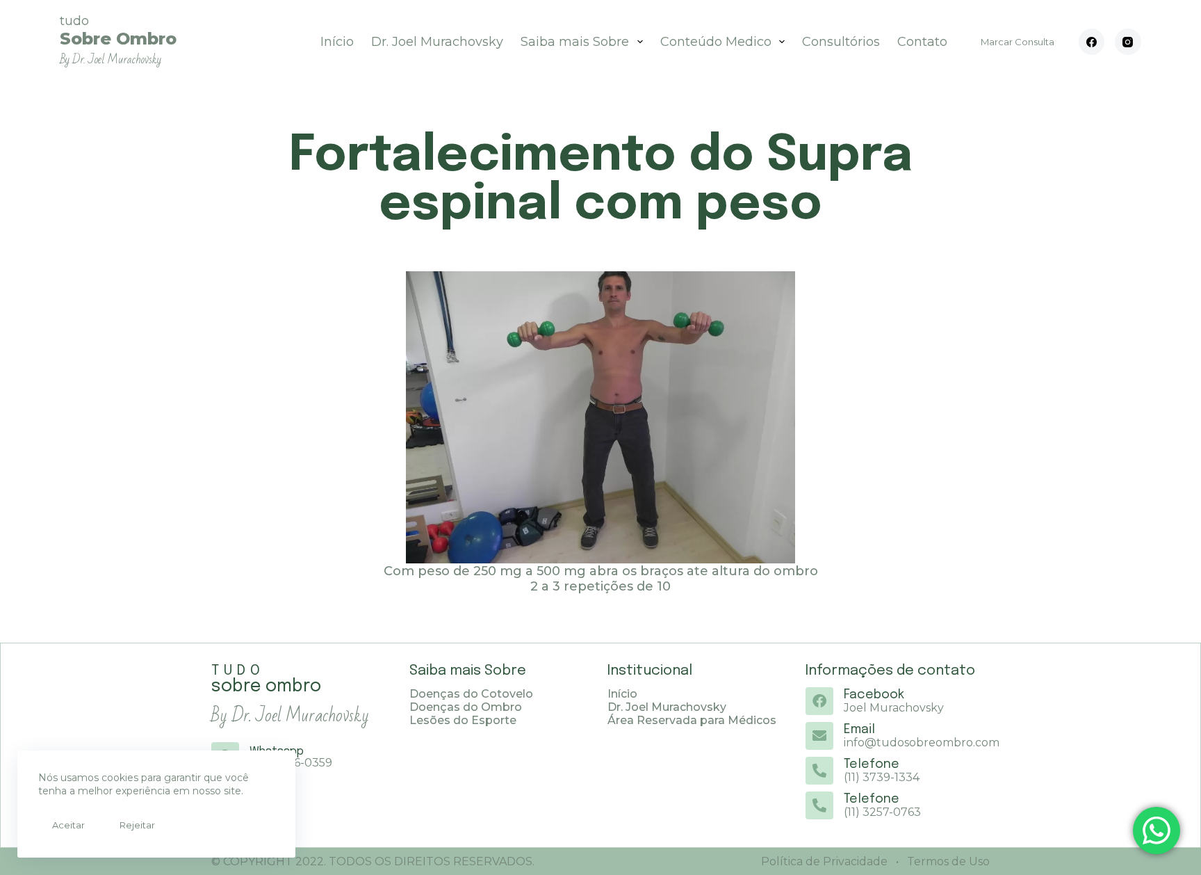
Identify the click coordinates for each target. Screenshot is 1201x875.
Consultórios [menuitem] (841, 41)
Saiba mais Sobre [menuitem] (575, 41)
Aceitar (68, 824)
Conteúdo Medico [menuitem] (715, 41)
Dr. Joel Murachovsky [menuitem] (437, 41)
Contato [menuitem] (922, 41)
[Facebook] (1092, 42)
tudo (118, 40)
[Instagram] (1128, 42)
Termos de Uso (947, 861)
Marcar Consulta (1017, 41)
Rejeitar (137, 824)
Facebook (874, 695)
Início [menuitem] (337, 41)
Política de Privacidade (824, 861)
